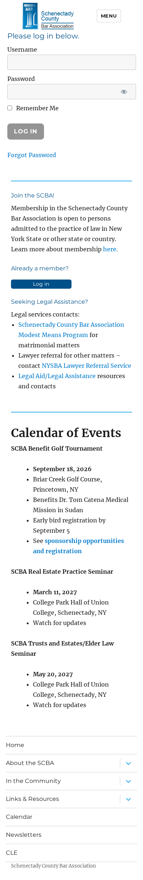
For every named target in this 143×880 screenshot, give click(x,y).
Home (15, 745)
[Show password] (124, 91)
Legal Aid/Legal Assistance (57, 376)
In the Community (33, 780)
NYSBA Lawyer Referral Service (86, 365)
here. (110, 249)
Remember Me (37, 108)
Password (21, 78)
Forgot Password (31, 155)
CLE (12, 852)
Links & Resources (32, 798)
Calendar (19, 816)
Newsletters (23, 834)
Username (22, 49)
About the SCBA (30, 762)
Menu (109, 16)
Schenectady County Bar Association (53, 866)
